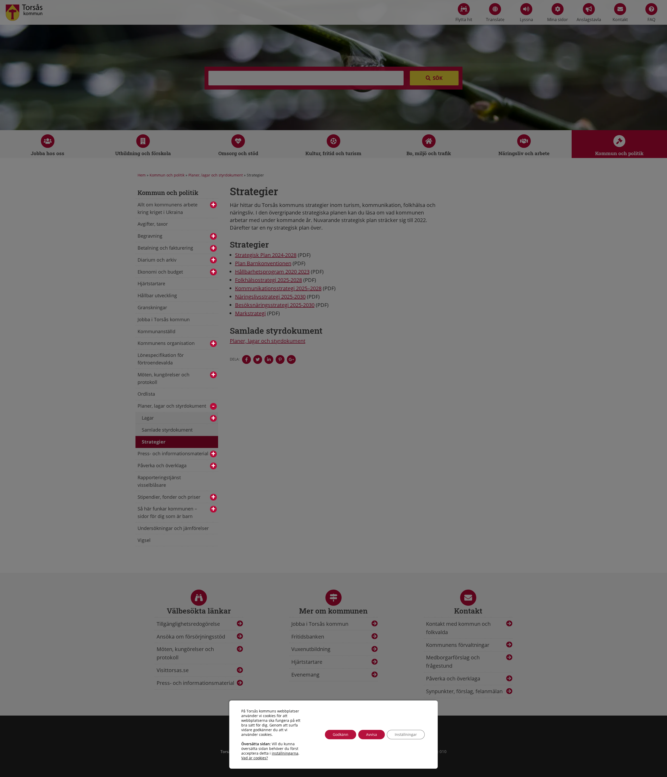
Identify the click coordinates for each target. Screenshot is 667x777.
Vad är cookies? (254, 758)
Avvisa (371, 734)
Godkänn (340, 734)
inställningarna (285, 753)
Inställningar (406, 734)
